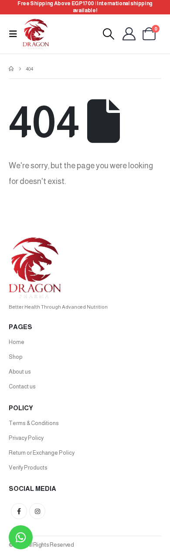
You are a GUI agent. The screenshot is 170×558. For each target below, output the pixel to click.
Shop (15, 357)
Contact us (22, 386)
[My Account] (129, 34)
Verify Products (28, 467)
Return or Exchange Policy (42, 452)
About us (20, 371)
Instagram (37, 511)
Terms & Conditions (34, 423)
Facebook (19, 511)
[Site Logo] (36, 34)
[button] (16, 34)
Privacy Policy (26, 438)
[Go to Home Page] (11, 69)
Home (16, 342)
